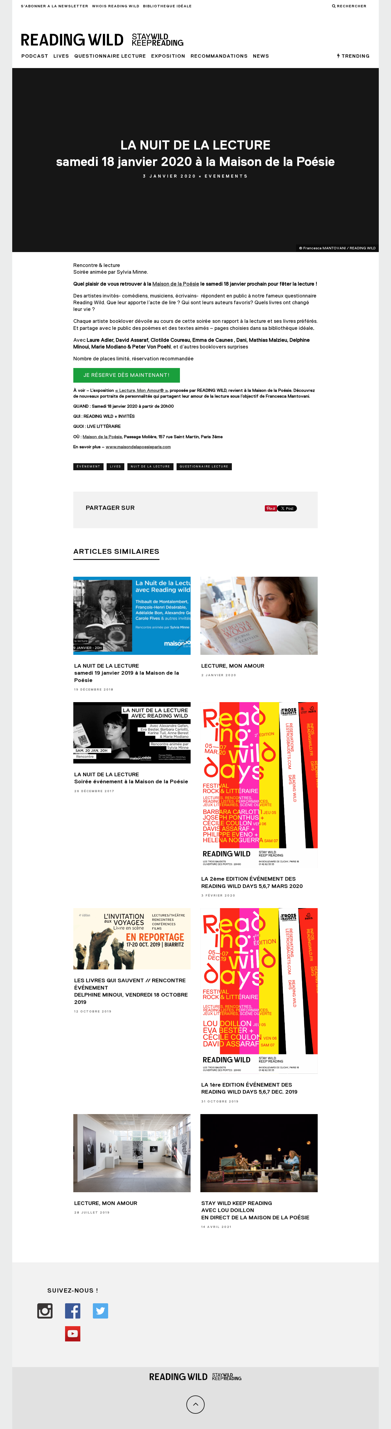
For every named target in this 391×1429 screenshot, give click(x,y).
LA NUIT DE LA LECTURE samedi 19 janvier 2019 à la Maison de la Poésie (126, 673)
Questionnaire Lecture (110, 56)
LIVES (61, 56)
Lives (115, 466)
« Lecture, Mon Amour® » (141, 390)
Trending (355, 56)
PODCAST (34, 56)
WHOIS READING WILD (115, 6)
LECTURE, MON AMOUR (232, 666)
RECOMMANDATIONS (219, 56)
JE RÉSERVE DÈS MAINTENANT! (126, 375)
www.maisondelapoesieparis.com (138, 446)
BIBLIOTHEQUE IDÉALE (167, 6)
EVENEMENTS (226, 176)
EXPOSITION (168, 56)
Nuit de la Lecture (150, 466)
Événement (88, 466)
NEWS (261, 56)
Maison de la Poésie (102, 436)
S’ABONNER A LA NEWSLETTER (54, 6)
